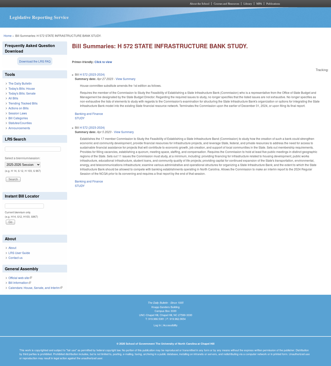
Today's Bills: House (21, 88)
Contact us (15, 257)
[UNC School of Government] (101, 3)
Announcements (19, 128)
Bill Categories (18, 118)
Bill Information (19, 282)
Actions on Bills (18, 108)
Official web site (20, 278)
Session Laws (17, 113)
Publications (273, 3)
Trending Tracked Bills (23, 103)
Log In (157, 325)
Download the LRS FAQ (34, 61)
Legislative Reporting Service (39, 17)
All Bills (13, 98)
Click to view (103, 62)
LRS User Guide (19, 253)
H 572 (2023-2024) (92, 74)
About (12, 248)
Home (8, 35)
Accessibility (170, 325)
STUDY (80, 118)
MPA (259, 3)
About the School (199, 3)
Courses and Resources (226, 3)
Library (248, 3)
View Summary (125, 79)
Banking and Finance (89, 113)
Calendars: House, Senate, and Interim (35, 288)
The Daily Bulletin (20, 83)
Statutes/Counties (20, 123)
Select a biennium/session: (22, 158)
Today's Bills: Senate (22, 93)
